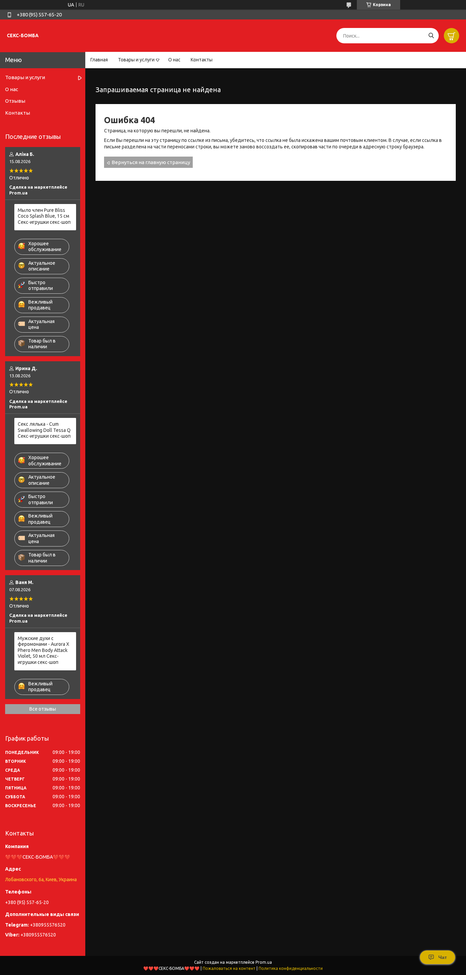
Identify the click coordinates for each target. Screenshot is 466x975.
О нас (174, 59)
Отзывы (15, 101)
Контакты (202, 59)
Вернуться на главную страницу (151, 162)
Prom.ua (264, 962)
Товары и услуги (136, 59)
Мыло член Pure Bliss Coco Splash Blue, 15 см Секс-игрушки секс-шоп (44, 216)
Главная (99, 59)
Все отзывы (42, 709)
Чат (442, 957)
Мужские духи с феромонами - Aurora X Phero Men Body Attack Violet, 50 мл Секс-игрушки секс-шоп (43, 650)
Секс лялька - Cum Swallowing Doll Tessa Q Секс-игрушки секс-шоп (44, 430)
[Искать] (431, 35)
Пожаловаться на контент (229, 968)
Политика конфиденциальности (291, 968)
